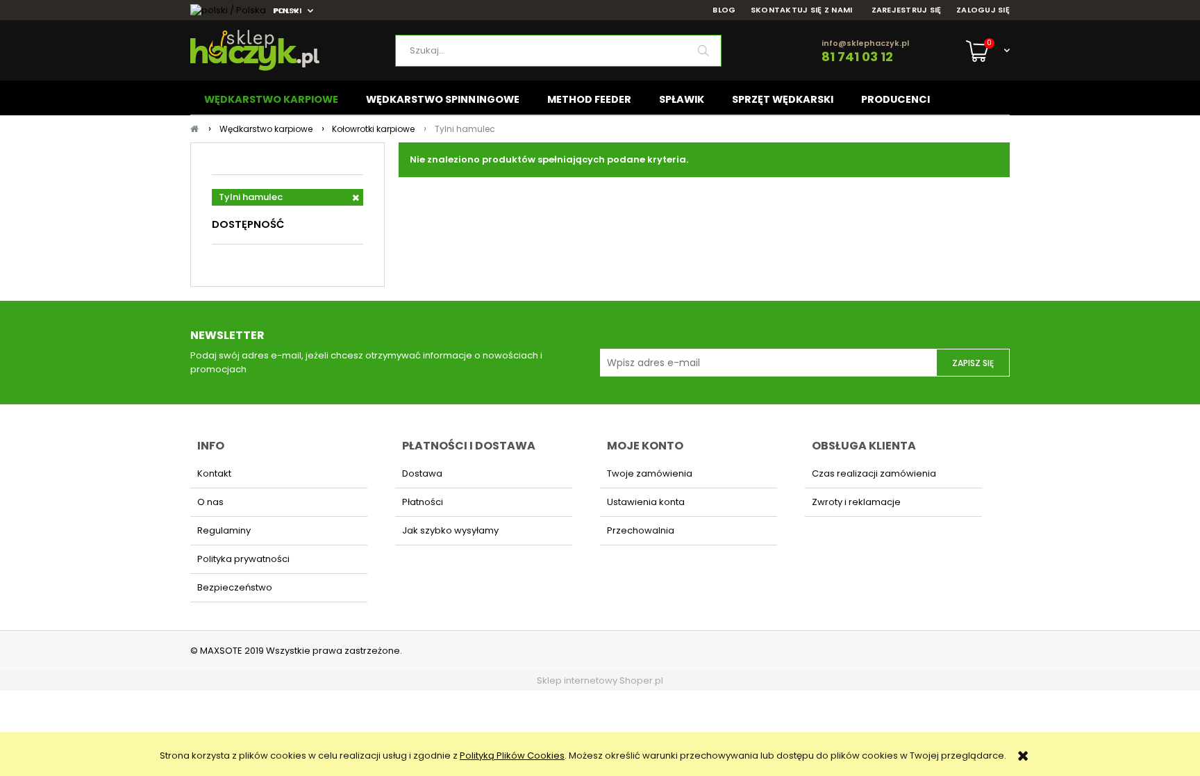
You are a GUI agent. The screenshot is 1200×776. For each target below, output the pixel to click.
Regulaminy (224, 530)
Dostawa (422, 473)
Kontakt (214, 473)
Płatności (422, 502)
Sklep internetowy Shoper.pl (600, 680)
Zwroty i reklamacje (856, 502)
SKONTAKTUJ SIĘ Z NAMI (802, 10)
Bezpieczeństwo (234, 587)
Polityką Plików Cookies (512, 755)
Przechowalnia (640, 530)
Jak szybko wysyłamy (450, 530)
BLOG (723, 10)
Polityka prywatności (243, 559)
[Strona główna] (292, 50)
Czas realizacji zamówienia (874, 473)
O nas (210, 502)
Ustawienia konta (646, 502)
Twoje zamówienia (649, 473)
